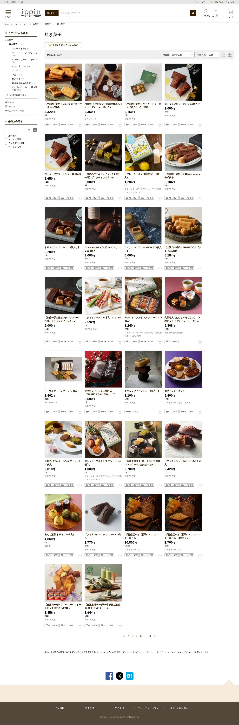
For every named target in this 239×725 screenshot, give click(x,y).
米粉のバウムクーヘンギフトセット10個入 (63, 463)
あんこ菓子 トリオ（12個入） (60, 534)
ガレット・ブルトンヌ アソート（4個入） (103, 463)
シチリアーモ (90, 119)
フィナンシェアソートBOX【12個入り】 (143, 249)
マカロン (17, 74)
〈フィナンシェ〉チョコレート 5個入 (103, 536)
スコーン (17, 70)
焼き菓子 (61, 24)
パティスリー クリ (133, 549)
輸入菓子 (18, 79)
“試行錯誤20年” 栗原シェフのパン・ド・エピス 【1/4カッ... (183, 536)
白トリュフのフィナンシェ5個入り (182, 104)
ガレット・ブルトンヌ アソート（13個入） (143, 319)
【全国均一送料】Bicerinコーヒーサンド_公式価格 (63, 106)
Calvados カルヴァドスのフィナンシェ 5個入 (103, 249)
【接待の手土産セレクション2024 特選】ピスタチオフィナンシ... (103, 176)
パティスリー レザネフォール (177, 402)
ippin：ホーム (11, 24)
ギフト (9, 102)
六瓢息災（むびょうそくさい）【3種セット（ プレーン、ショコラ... (182, 319)
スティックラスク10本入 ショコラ (103, 317)
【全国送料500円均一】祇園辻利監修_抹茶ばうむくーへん (102, 606)
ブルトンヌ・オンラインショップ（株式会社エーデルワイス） (143, 190)
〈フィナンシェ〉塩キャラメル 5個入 (183, 463)
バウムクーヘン (21, 66)
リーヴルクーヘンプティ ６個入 (61, 391)
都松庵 (47, 546)
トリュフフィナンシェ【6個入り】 (62, 247)
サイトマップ (200, 2)
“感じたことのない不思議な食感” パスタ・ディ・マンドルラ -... (103, 106)
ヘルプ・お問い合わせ (215, 2)
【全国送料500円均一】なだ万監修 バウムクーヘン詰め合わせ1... (143, 463)
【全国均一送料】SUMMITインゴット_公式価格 (183, 249)
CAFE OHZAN (91, 329)
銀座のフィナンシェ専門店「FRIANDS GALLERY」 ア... (101, 393)
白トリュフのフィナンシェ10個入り (63, 174)
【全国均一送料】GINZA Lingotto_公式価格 (183, 176)
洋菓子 (48, 24)
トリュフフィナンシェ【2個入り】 (143, 391)
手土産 (10, 106)
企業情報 (59, 708)
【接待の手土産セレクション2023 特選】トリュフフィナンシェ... (63, 319)
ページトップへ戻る (229, 682)
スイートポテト (20, 48)
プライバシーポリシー (149, 708)
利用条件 (89, 708)
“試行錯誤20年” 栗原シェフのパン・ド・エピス (143, 536)
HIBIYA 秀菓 (50, 119)
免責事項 (119, 708)
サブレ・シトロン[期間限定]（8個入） (142, 176)
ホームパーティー (14, 111)
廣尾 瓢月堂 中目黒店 (174, 332)
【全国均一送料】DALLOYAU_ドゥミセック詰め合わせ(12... (63, 606)
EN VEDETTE (51, 402)
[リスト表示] (230, 55)
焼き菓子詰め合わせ (23, 83)
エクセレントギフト (175, 391)
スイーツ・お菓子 (31, 24)
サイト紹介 (230, 2)
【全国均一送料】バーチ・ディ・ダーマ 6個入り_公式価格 (143, 106)
